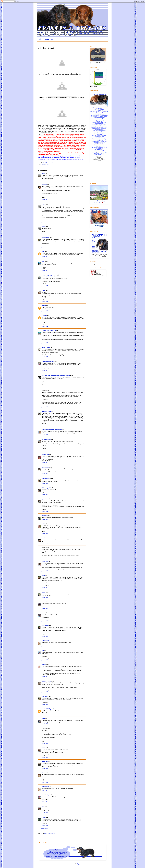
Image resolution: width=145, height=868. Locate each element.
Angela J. (43, 817)
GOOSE (43, 524)
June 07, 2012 (45, 782)
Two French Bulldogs (46, 709)
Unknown (44, 305)
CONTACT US (49, 39)
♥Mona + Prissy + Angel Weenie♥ (49, 275)
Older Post (83, 831)
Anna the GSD (45, 515)
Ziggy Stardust (45, 696)
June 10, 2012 (45, 825)
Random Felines (45, 467)
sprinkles (44, 664)
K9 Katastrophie (45, 625)
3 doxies (43, 204)
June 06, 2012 (45, 180)
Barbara (43, 592)
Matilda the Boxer (46, 478)
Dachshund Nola (45, 640)
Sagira (43, 718)
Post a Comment (44, 828)
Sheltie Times (45, 561)
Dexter (43, 261)
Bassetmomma (45, 538)
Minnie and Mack (45, 237)
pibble (43, 251)
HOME (40, 39)
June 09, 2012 (45, 812)
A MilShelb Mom (45, 454)
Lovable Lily (44, 184)
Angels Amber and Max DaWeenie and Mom (52, 429)
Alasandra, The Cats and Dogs (49, 330)
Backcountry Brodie (46, 411)
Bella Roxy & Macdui (46, 681)
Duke (43, 650)
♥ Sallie (43, 601)
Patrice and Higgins (46, 439)
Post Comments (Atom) (49, 833)
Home (62, 831)
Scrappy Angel (45, 761)
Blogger (78, 864)
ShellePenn (44, 315)
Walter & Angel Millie (46, 488)
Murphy (43, 575)
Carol (43, 806)
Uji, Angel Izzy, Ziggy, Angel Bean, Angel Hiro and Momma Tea (56, 375)
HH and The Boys (46, 795)
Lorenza (43, 747)
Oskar (43, 613)
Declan (43, 173)
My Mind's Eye (45, 499)
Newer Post (40, 831)
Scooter (43, 290)
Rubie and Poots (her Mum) (48, 361)
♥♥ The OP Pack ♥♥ (46, 347)
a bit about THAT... (45, 164)
